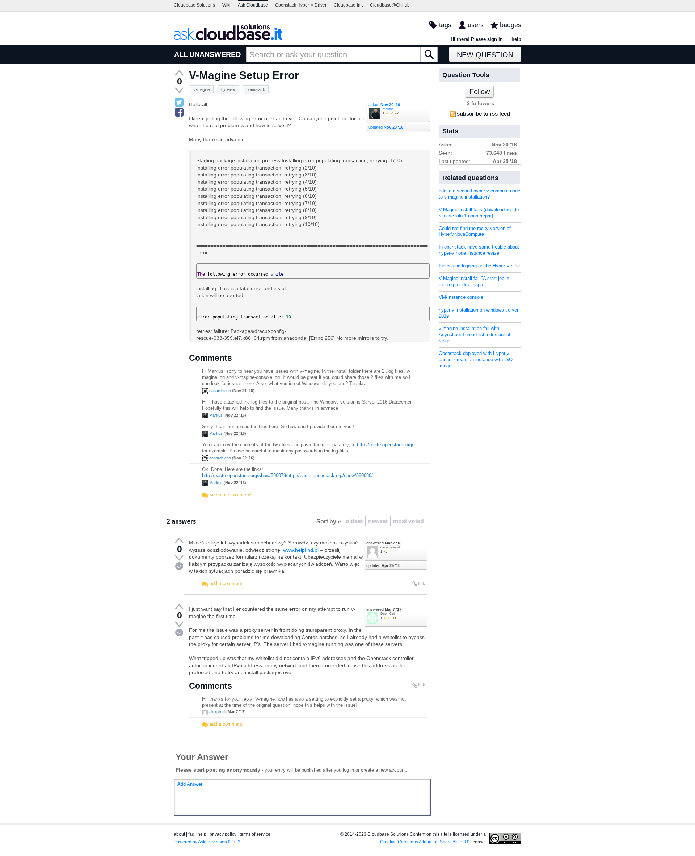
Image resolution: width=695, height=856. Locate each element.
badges (510, 25)
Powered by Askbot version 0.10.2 (207, 841)
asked (384, 105)
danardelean (220, 390)
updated (385, 127)
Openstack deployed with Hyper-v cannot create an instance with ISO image (476, 359)
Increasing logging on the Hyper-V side (479, 265)
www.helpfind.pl (301, 550)
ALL (181, 54)
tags (445, 25)
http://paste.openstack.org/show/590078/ (244, 475)
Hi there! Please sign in (477, 39)
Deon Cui (387, 613)
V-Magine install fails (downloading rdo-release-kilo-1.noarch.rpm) (479, 212)
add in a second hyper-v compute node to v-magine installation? (479, 194)
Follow (479, 92)
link (421, 583)
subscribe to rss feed (483, 113)
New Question (485, 55)
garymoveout (390, 547)
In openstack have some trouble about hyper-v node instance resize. (479, 250)
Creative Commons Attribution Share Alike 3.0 (424, 841)
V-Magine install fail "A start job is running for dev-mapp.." (474, 281)
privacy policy (223, 834)
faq (191, 834)
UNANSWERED (215, 54)
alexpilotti (217, 712)
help (516, 39)
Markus (388, 109)
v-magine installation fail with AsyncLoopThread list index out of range (474, 334)
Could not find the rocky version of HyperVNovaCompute (475, 231)
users (476, 25)
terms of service (255, 834)
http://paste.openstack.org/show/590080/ (330, 475)
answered (383, 543)
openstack (256, 89)
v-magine (202, 89)
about (179, 834)
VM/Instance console (461, 297)
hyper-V (228, 89)
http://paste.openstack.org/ (385, 444)
